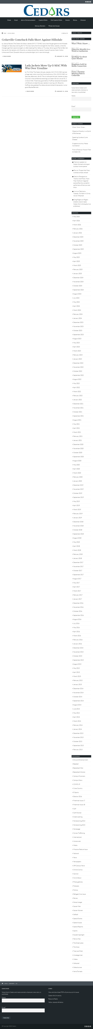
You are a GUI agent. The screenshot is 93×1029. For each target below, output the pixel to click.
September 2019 (78, 497)
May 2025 (76, 257)
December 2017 (78, 562)
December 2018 (78, 522)
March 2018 (77, 550)
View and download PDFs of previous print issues (63, 992)
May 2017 (76, 583)
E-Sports (76, 792)
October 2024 (77, 286)
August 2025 (77, 253)
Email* (74, 106)
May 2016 (76, 627)
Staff (16, 20)
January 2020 (77, 481)
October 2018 (77, 530)
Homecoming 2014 (79, 821)
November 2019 (78, 489)
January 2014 (77, 729)
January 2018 (77, 558)
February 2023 (77, 355)
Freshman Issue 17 (79, 800)
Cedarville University (54, 995)
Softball (75, 914)
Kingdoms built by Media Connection (79, 65)
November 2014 (78, 692)
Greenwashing (77, 817)
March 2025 (77, 265)
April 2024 (76, 306)
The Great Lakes (78, 943)
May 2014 (76, 713)
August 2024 (77, 294)
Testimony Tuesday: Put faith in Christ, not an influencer (82, 193)
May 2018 (76, 542)
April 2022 (76, 387)
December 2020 (78, 444)
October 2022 (77, 371)
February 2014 (77, 725)
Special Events (77, 918)
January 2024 (77, 318)
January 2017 (77, 599)
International (77, 837)
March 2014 (77, 721)
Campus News (43, 20)
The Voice (76, 947)
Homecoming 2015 (79, 825)
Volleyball (76, 963)
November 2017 (78, 566)
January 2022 (77, 399)
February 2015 (77, 680)
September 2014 (78, 701)
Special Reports (40, 26)
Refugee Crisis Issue (79, 894)
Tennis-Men (77, 939)
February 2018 (77, 554)
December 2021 (78, 404)
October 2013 (77, 741)
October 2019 (77, 493)
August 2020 (77, 460)
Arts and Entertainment (80, 760)
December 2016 (78, 603)
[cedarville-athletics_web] (12, 68)
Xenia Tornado (77, 971)
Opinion (83, 20)
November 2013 (78, 737)
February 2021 (77, 436)
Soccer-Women (78, 910)
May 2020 (76, 465)
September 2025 (78, 249)
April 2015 (76, 672)
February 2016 (77, 639)
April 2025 (76, 261)
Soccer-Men (77, 906)
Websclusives (77, 967)
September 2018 (78, 534)
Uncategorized (77, 955)
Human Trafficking (79, 833)
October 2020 (77, 452)
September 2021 (78, 416)
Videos (75, 959)
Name (73, 96)
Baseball (76, 764)
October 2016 (77, 611)
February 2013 (77, 749)
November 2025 (78, 241)
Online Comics (77, 870)
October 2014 (77, 696)
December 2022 (78, 363)
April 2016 (76, 631)
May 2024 (76, 302)
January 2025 (77, 273)
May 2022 (76, 383)
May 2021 (76, 424)
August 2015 (77, 664)
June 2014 (76, 709)
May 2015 (76, 668)
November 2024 (78, 281)
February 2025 (77, 269)
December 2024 (78, 277)
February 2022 (77, 395)
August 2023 (77, 338)
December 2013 (78, 733)
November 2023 (78, 326)
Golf (74, 808)
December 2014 (78, 688)
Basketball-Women (79, 772)
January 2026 (77, 233)
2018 (6, 983)
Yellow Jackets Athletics (55, 1002)
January (12, 983)
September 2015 (78, 660)
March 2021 (77, 432)
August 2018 (77, 538)
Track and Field (78, 951)
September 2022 (78, 375)
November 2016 (78, 607)
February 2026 (77, 229)
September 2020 (78, 456)
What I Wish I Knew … (81, 43)
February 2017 (77, 595)
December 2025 (78, 237)
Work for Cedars (54, 26)
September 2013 (78, 745)
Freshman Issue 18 (79, 804)
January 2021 (77, 440)
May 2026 (76, 216)
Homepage (76, 829)
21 (16, 983)
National (76, 853)
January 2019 (77, 517)
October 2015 (77, 656)
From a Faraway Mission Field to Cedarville (78, 74)
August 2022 (77, 379)
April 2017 (76, 587)
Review (75, 898)
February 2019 (77, 513)
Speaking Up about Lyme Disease (79, 58)
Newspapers (77, 861)
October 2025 (77, 245)
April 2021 (76, 428)
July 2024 (76, 298)
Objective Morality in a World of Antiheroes (81, 50)
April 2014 (76, 717)
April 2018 (76, 546)
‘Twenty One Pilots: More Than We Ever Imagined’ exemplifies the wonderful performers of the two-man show (81, 183)
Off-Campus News (56, 20)
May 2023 (76, 342)
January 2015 (77, 684)
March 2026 (77, 224)
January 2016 (77, 644)
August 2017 (77, 578)
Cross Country (77, 788)
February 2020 (77, 477)
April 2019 (76, 505)
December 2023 (78, 322)
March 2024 (77, 310)
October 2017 (77, 570)
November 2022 (78, 367)
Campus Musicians (79, 776)
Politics (75, 890)
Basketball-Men (78, 768)
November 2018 (78, 526)
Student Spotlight (78, 935)
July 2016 (76, 623)
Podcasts (76, 886)
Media (75, 20)
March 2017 (77, 591)
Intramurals (77, 841)
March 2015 (77, 676)
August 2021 (77, 420)
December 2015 (78, 648)
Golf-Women (77, 813)
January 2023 (77, 359)
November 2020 (78, 448)
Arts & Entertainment (28, 20)
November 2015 (78, 652)
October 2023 (77, 330)
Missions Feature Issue (80, 849)
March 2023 (77, 351)
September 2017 (78, 574)
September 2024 (78, 290)
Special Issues (77, 922)
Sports (67, 20)
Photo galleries (78, 882)
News (75, 857)
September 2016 (78, 615)
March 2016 (77, 635)
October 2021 (77, 412)
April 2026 (76, 220)
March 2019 (77, 509)
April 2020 (76, 469)
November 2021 (78, 408)
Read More (7, 56)
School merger (77, 902)
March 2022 (77, 391)
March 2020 (77, 473)
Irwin (75, 191)
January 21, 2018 (62, 56)
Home (9, 20)
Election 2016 (77, 796)
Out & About (77, 878)
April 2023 (76, 347)
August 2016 (77, 619)
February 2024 (77, 314)
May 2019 (76, 501)
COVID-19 (76, 784)
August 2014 (77, 705)
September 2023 (78, 334)
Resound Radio (53, 999)
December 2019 (78, 485)
